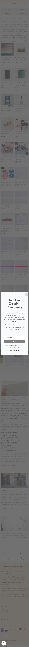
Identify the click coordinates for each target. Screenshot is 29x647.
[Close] (26, 294)
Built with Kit (14, 350)
